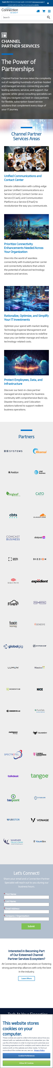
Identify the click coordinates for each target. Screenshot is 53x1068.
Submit (31, 926)
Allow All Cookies (26, 1063)
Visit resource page (37, 2)
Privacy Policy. (39, 1050)
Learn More (26, 978)
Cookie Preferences (26, 1056)
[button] (48, 17)
